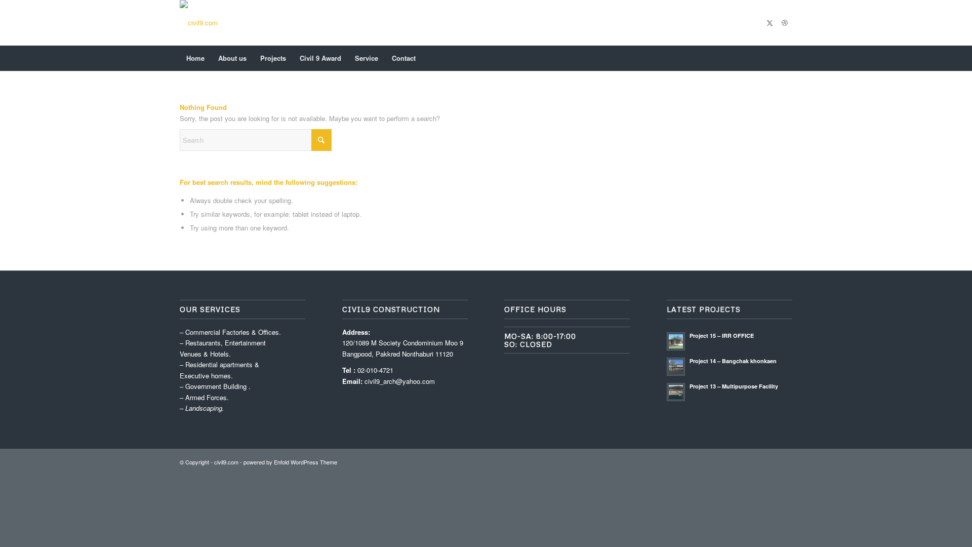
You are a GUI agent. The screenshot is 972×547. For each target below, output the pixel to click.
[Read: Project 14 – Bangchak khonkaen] (676, 367)
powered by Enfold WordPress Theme (290, 462)
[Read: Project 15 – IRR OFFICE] (676, 341)
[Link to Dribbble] (784, 22)
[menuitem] (195, 58)
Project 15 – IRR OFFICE (722, 335)
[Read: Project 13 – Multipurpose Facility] (676, 392)
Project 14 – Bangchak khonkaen (733, 361)
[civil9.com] (199, 23)
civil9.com (226, 462)
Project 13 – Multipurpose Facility (734, 386)
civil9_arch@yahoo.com (399, 381)
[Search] (785, 58)
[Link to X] (769, 22)
